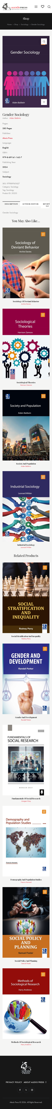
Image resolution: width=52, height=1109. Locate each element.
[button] (44, 41)
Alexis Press (7, 138)
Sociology (25, 24)
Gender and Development (26, 717)
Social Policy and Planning (26, 961)
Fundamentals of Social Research (26, 799)
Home (9, 24)
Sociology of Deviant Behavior (26, 301)
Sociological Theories (26, 383)
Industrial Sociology (26, 545)
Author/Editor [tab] (30, 204)
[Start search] (49, 7)
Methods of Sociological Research (26, 1042)
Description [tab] (11, 204)
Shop (16, 24)
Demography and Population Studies (26, 880)
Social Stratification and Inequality (26, 636)
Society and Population (26, 464)
